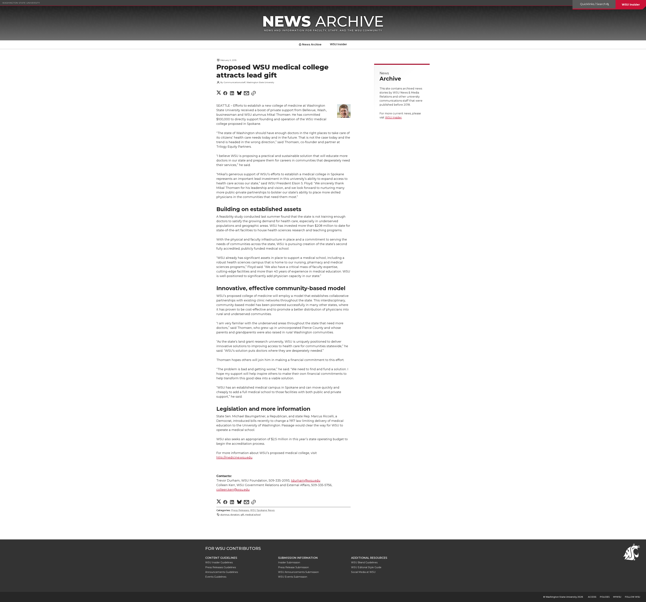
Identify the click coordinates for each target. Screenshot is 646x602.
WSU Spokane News (262, 510)
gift (242, 514)
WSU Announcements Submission (298, 572)
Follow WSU (632, 597)
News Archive (311, 44)
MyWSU (617, 597)
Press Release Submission (293, 567)
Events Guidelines (215, 576)
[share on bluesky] (239, 93)
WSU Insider (631, 4)
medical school (253, 514)
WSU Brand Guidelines (364, 562)
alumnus (224, 514)
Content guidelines (221, 557)
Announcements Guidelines (221, 572)
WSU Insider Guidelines (219, 562)
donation (235, 514)
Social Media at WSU (363, 572)
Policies (604, 597)
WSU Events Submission (292, 576)
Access (592, 597)
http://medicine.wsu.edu (234, 457)
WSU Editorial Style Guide (366, 567)
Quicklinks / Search (593, 4)
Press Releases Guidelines (220, 567)
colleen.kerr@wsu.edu (233, 489)
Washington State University (21, 3)
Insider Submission (289, 562)
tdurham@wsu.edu (305, 480)
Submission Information (298, 557)
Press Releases (240, 510)
